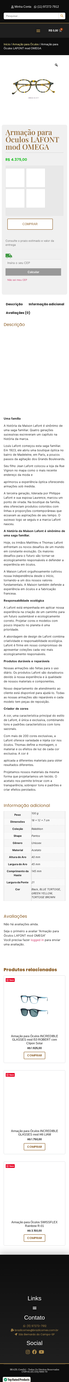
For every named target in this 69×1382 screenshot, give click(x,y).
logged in (37, 940)
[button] (38, 30)
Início (7, 44)
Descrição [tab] (14, 304)
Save (11, 980)
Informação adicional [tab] (46, 304)
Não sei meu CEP (17, 279)
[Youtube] (41, 1352)
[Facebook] (34, 1352)
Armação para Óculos (25, 44)
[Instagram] (27, 1352)
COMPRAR (30, 224)
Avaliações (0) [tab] (18, 313)
